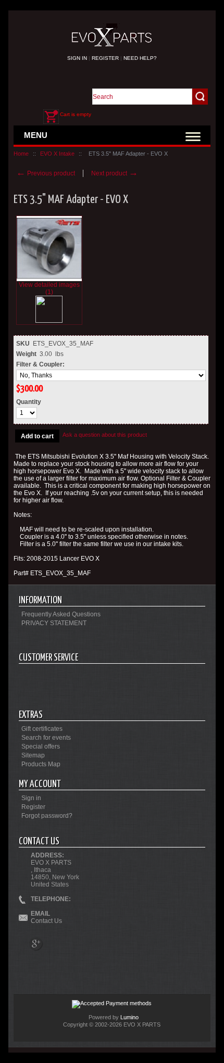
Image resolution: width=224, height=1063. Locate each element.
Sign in (77, 58)
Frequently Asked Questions (61, 614)
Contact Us (46, 921)
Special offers (40, 746)
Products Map (40, 764)
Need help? (140, 58)
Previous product (45, 173)
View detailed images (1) (49, 288)
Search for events (46, 737)
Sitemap (33, 755)
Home (21, 153)
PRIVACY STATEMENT (53, 623)
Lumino (129, 1017)
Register (105, 58)
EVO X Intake (57, 153)
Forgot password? (46, 815)
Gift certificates (42, 728)
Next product (114, 173)
